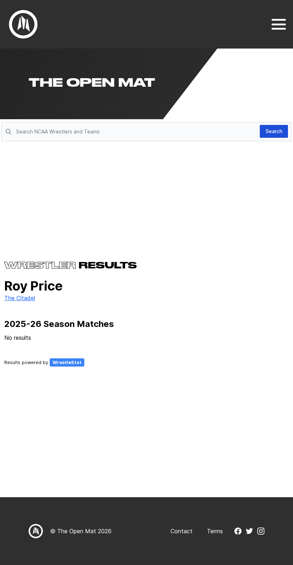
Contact (181, 531)
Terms (215, 531)
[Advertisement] (146, 197)
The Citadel (19, 298)
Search (273, 131)
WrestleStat (67, 362)
